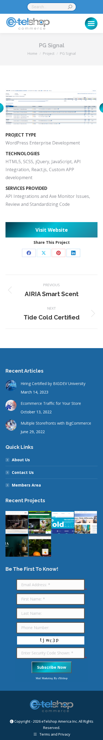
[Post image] (10, 385)
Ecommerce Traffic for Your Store (51, 403)
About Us (21, 459)
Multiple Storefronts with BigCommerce (56, 423)
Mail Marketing (44, 678)
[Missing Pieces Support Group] (17, 522)
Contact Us (23, 472)
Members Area (26, 485)
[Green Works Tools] (40, 522)
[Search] (70, 6)
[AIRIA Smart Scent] (17, 545)
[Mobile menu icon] (91, 23)
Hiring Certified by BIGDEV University (53, 383)
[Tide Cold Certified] (63, 522)
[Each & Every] (40, 545)
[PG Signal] (86, 522)
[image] (51, 107)
